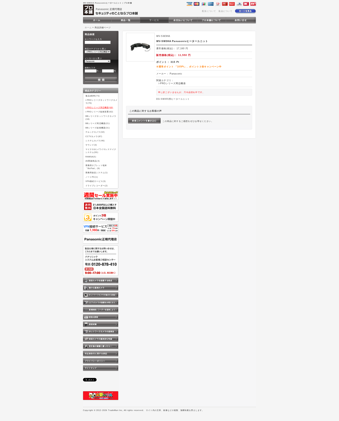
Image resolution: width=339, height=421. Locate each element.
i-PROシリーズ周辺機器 (172, 83)
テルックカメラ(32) (95, 132)
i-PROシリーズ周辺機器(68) (99, 107)
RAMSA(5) (90, 157)
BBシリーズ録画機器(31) (97, 128)
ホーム (88, 27)
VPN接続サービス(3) (95, 181)
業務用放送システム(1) (96, 173)
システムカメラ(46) (95, 141)
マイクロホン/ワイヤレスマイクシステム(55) (100, 150)
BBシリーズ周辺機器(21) (97, 123)
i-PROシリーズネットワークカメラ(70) (101, 101)
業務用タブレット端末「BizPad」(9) (96, 166)
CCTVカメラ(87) (93, 136)
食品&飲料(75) (92, 96)
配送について (209, 11)
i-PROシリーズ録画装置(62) (99, 112)
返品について (225, 11)
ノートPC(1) (91, 177)
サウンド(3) (91, 145)
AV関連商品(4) (92, 161)
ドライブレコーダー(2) (96, 186)
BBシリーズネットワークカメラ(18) (100, 117)
